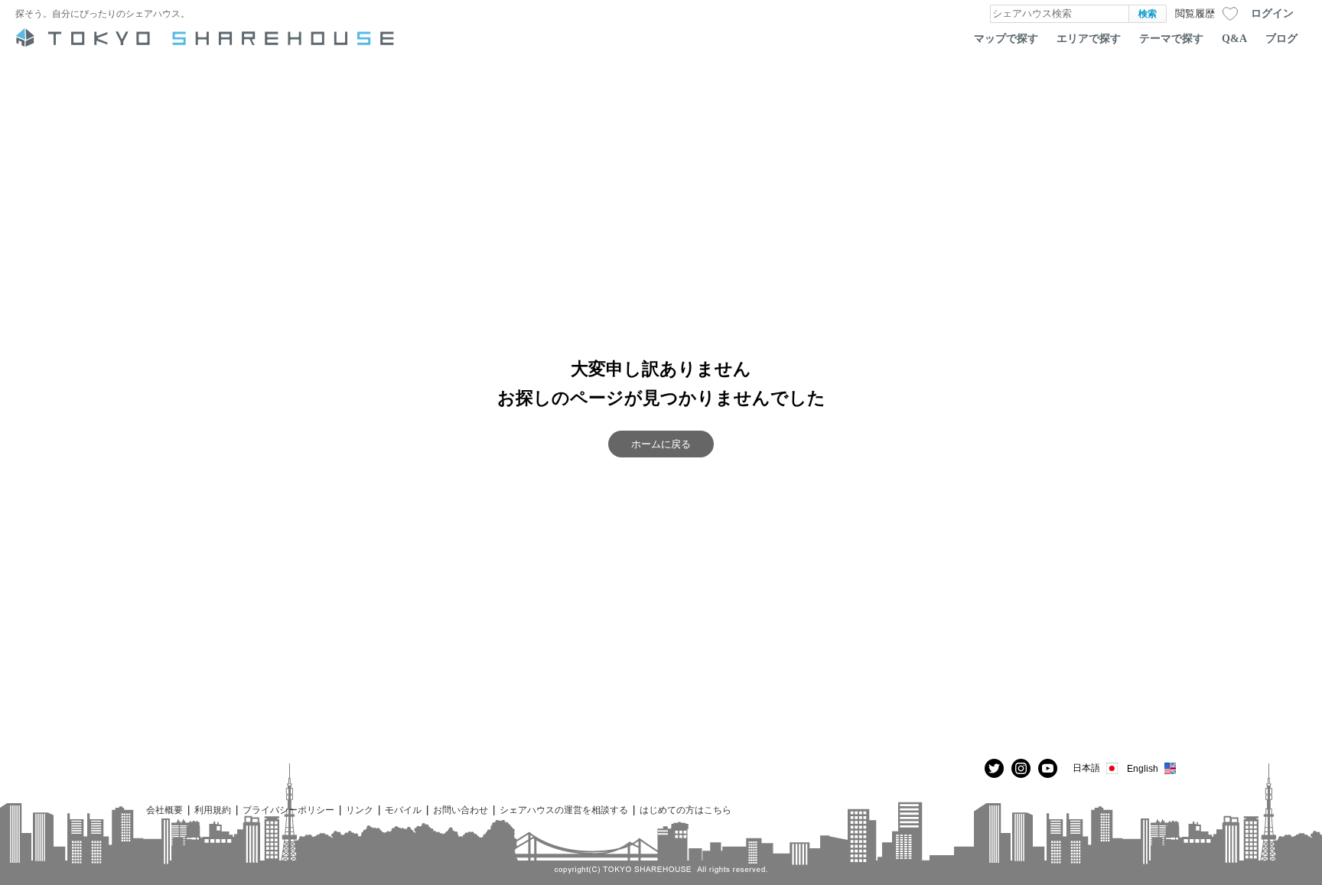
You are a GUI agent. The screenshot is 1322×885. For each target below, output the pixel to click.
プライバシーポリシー (288, 810)
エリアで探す (1089, 38)
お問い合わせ (460, 810)
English (1142, 768)
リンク (359, 810)
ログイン (1272, 13)
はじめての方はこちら (685, 810)
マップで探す (1006, 38)
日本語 (1086, 768)
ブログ (1281, 38)
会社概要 (164, 810)
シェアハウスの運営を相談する (564, 810)
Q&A (1234, 38)
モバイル (403, 810)
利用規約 (212, 810)
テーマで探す (1171, 38)
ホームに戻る (661, 444)
